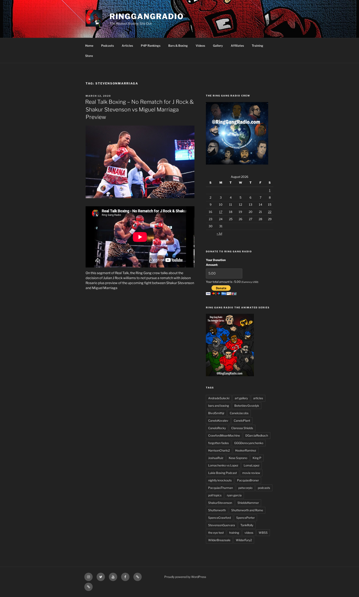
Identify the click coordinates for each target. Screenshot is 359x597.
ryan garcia (234, 495)
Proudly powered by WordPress (185, 577)
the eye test (216, 532)
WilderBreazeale (219, 540)
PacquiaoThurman (220, 488)
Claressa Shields (242, 428)
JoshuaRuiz (215, 458)
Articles (127, 45)
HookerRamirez (245, 450)
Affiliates (237, 45)
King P (257, 458)
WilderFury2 (244, 540)
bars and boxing (218, 405)
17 (220, 212)
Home (89, 45)
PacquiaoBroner (248, 480)
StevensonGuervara (221, 525)
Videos (200, 45)
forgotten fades (218, 443)
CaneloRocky (217, 428)
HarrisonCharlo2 (219, 450)
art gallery (241, 398)
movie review (251, 473)
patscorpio (245, 488)
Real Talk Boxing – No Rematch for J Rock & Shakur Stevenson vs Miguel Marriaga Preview (139, 109)
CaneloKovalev (218, 420)
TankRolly (246, 525)
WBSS (263, 532)
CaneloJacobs (239, 413)
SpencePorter (245, 517)
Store (89, 55)
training (234, 532)
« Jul (219, 233)
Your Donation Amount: (216, 262)
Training (257, 45)
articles (258, 398)
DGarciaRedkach (256, 435)
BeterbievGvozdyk (246, 405)
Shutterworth (217, 510)
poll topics (214, 495)
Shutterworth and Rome (247, 510)
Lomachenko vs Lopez (223, 465)
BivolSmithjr (216, 413)
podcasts (264, 488)
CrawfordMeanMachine (224, 435)
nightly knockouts (220, 480)
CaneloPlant (242, 420)
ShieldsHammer (248, 502)
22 (269, 212)
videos (249, 532)
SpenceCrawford (219, 517)
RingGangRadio (146, 16)
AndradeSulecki (218, 398)
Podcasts (107, 45)
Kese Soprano (238, 458)
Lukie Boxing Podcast (222, 473)
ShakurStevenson (220, 502)
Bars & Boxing (178, 45)
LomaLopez (251, 465)
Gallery (218, 45)
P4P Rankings (150, 45)
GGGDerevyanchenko (248, 443)
